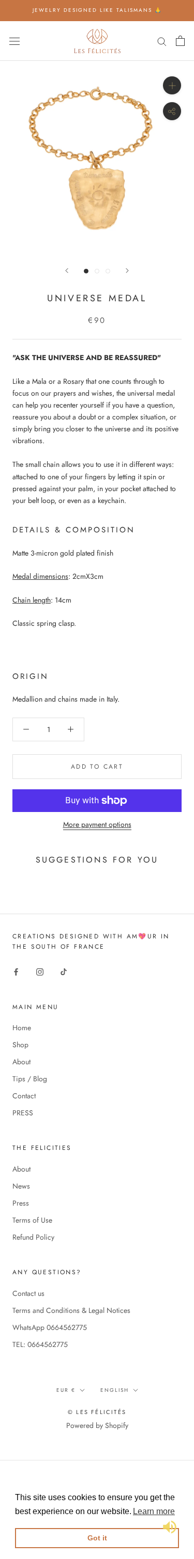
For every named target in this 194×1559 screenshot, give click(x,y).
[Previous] (66, 270)
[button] (153, 1511)
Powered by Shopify (97, 1425)
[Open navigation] (14, 41)
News (21, 1186)
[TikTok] (63, 971)
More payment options (97, 824)
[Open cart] (180, 41)
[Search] (162, 40)
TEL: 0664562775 (40, 1344)
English (114, 1390)
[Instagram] (39, 971)
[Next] (127, 270)
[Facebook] (16, 971)
